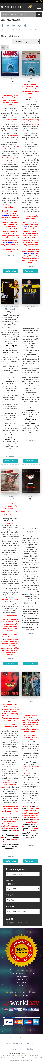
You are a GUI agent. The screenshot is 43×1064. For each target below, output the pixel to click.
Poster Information (24, 1038)
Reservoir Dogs (10, 439)
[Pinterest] (25, 25)
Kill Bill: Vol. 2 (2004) (10, 350)
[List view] (7, 47)
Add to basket (10, 271)
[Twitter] (8, 25)
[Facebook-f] (2, 25)
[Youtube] (14, 25)
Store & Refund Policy (15, 1044)
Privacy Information (16, 1049)
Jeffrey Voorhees (8, 242)
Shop (10, 29)
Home (3, 29)
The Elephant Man (10, 829)
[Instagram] (19, 25)
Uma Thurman (10, 426)
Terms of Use (31, 1044)
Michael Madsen (10, 435)
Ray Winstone (33, 607)
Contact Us (31, 1049)
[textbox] (22, 874)
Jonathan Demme (9, 724)
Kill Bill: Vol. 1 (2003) (10, 346)
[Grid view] (3, 47)
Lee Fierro (5, 215)
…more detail (10, 255)
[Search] (39, 14)
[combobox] (18, 14)
